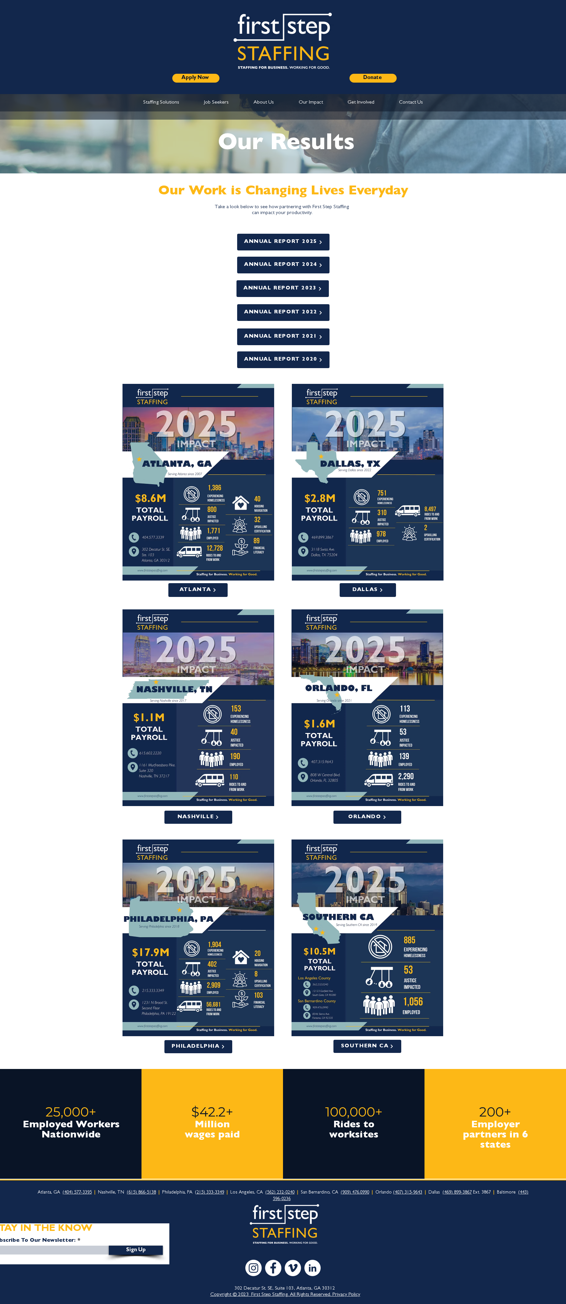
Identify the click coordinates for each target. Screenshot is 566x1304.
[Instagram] (253, 1268)
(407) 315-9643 (407, 1192)
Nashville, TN (113, 1192)
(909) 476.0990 (355, 1192)
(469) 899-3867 (457, 1192)
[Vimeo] (293, 1268)
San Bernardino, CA (320, 1192)
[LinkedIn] (312, 1268)
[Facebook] (273, 1268)
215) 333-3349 (210, 1192)
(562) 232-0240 (279, 1192)
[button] (161, 102)
